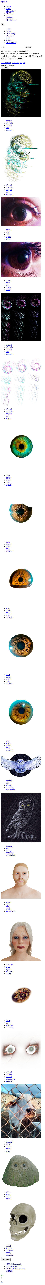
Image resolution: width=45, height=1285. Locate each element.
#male (8, 909)
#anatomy (10, 1255)
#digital (9, 125)
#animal (9, 781)
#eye (8, 232)
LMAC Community (14, 1264)
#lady (8, 969)
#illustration (10, 790)
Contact (9, 1271)
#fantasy (9, 130)
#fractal (9, 121)
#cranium (9, 1250)
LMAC (4, 2)
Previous (5, 67)
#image (9, 1074)
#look (8, 239)
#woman (9, 964)
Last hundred (6, 63)
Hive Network (11, 1266)
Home (8, 6)
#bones (9, 1248)
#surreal (9, 1081)
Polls (8, 15)
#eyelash (9, 1025)
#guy (8, 904)
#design (9, 785)
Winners (9, 18)
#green (8, 485)
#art (7, 128)
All (24, 63)
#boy (8, 907)
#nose (8, 1144)
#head (8, 973)
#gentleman (10, 911)
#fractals (9, 123)
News (8, 9)
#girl (8, 967)
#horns (8, 1146)
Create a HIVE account (15, 1268)
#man (8, 902)
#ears (8, 1151)
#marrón (9, 551)
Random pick (17, 63)
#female (9, 971)
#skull (8, 1246)
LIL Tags (9, 13)
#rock (8, 1192)
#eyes (8, 230)
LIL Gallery (10, 11)
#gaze (8, 237)
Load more (6, 1260)
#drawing (10, 787)
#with (8, 1196)
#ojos (8, 480)
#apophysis (10, 1079)
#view (8, 1023)
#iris (7, 234)
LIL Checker (11, 20)
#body (8, 1253)
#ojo (8, 482)
